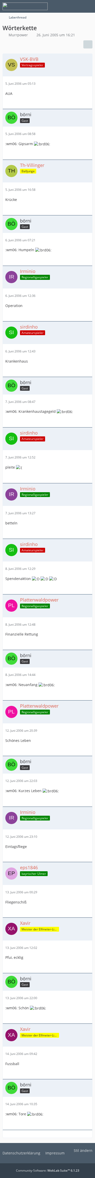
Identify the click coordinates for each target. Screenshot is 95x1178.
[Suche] (63, 6)
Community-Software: (47, 1170)
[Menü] (88, 6)
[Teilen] (87, 44)
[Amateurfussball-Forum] (25, 6)
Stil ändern (83, 1150)
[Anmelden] (76, 6)
